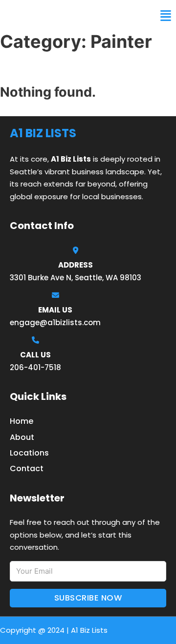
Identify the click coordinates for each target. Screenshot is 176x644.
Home (21, 421)
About (22, 437)
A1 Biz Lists (33, 15)
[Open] (165, 16)
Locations (29, 452)
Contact (27, 468)
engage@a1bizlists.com (55, 322)
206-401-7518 (35, 367)
